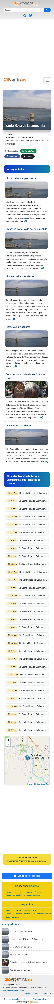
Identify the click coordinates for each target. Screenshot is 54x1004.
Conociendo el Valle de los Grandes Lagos (25, 376)
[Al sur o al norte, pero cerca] (26, 221)
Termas (18, 892)
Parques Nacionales (14, 895)
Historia (18, 910)
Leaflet (31, 784)
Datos (8, 910)
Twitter (29, 156)
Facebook (13, 156)
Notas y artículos (33, 895)
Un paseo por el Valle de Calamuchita (26, 229)
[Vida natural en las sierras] (14, 319)
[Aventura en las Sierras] (47, 461)
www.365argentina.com (13, 990)
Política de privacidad (41, 999)
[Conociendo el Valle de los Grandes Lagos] (42, 417)
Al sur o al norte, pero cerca (21, 178)
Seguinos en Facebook (28, 876)
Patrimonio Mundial (33, 892)
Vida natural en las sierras (20, 276)
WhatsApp (29, 151)
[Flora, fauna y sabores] (16, 366)
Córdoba (34, 886)
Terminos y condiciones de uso (16, 999)
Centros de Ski (31, 910)
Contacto (47, 993)
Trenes (8, 892)
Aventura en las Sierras (18, 425)
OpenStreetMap (43, 784)
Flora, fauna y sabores (18, 327)
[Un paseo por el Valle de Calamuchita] (43, 268)
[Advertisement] (27, 47)
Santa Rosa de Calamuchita (25, 125)
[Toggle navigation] (47, 80)
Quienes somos (32, 993)
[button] (27, 758)
